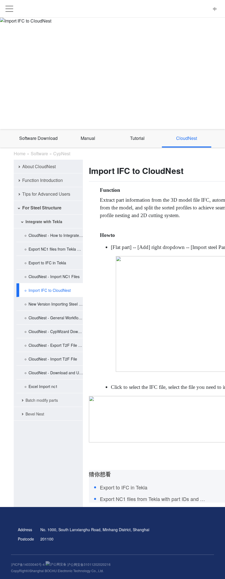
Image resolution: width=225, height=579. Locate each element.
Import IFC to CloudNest (50, 290)
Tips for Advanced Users (46, 194)
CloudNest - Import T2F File (53, 359)
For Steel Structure (41, 207)
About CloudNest (39, 166)
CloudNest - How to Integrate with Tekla (56, 235)
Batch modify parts (42, 400)
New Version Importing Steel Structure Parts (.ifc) (56, 304)
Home (20, 153)
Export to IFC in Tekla (47, 262)
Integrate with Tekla (44, 221)
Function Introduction (42, 180)
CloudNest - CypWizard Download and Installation (56, 331)
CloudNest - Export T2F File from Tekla (56, 345)
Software (39, 153)
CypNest (61, 153)
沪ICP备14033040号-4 (28, 564)
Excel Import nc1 (43, 386)
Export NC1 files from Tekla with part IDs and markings (56, 249)
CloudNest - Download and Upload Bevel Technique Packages (56, 372)
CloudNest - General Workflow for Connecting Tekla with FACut (56, 317)
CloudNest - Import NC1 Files (54, 276)
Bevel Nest (35, 414)
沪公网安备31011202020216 (88, 564)
